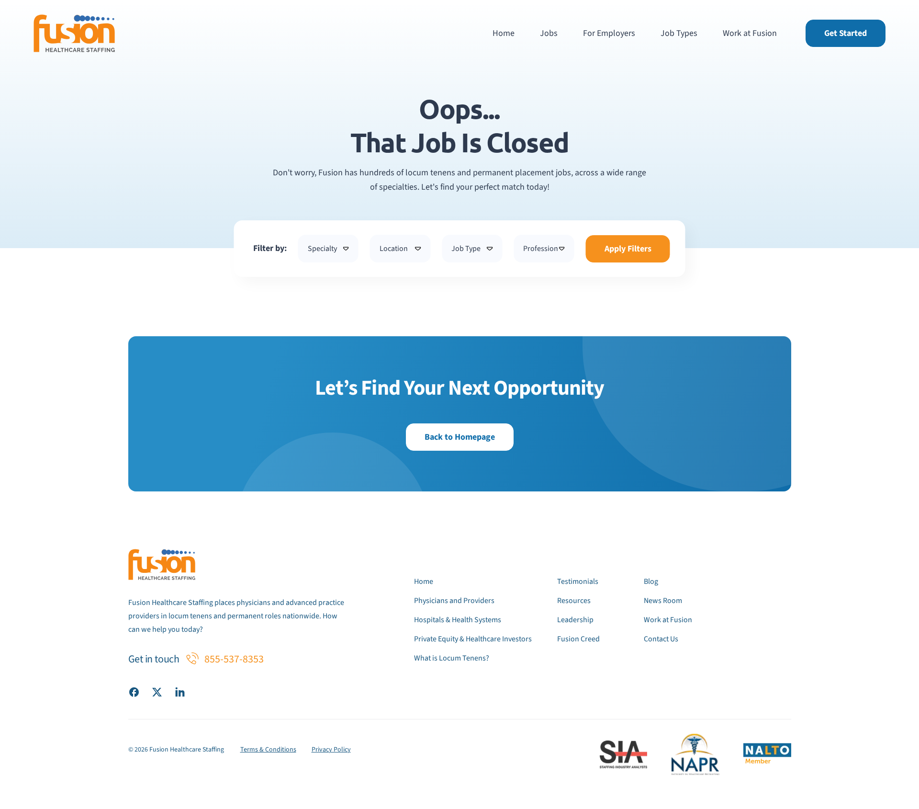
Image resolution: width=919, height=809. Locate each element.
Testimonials (577, 581)
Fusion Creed (578, 639)
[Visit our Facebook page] (134, 691)
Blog (651, 581)
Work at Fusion (750, 33)
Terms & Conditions (268, 749)
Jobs (549, 33)
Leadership (575, 620)
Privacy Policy (331, 749)
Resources (574, 600)
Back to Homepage (460, 437)
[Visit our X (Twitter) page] (157, 691)
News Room (663, 600)
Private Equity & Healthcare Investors (473, 639)
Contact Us (661, 639)
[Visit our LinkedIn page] (180, 691)
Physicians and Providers (454, 600)
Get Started (845, 33)
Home (504, 33)
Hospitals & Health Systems (457, 620)
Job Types (679, 33)
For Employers (609, 33)
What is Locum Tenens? (451, 658)
